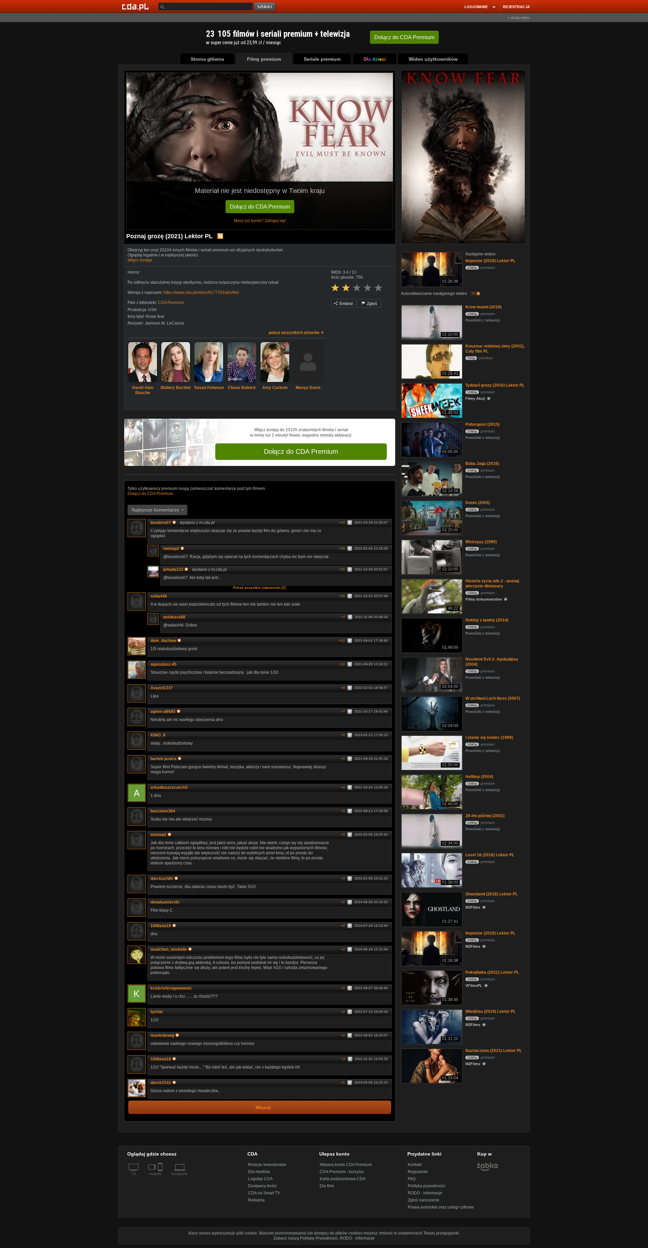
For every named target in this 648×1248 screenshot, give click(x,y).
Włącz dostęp (140, 260)
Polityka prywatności (426, 1186)
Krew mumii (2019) (483, 307)
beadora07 (161, 522)
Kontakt (415, 1164)
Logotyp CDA (260, 1178)
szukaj (265, 6)
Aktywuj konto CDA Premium (346, 1164)
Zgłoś (371, 303)
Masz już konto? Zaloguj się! (260, 220)
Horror (133, 272)
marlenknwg (162, 1035)
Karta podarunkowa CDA (343, 1178)
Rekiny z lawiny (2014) (486, 620)
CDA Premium (171, 302)
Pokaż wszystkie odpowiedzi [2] (259, 587)
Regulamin (418, 1171)
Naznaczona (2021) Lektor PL (493, 1050)
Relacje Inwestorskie (267, 1164)
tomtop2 (171, 548)
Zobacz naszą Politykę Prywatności (305, 1238)
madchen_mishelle (169, 949)
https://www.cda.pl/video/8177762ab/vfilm (201, 292)
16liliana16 (161, 925)
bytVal (156, 1011)
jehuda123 (173, 569)
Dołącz (404, 37)
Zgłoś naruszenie (423, 1200)
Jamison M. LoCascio (164, 323)
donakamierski (165, 902)
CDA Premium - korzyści (342, 1171)
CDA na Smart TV (264, 1193)
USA (152, 309)
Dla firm (327, 1186)
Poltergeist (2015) (482, 424)
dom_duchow (163, 640)
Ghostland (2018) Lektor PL (491, 894)
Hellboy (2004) (479, 776)
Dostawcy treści (262, 1186)
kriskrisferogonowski (171, 988)
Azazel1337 (162, 688)
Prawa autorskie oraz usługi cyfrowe (441, 1207)
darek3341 (161, 1082)
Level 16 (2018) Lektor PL (489, 855)
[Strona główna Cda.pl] (136, 6)
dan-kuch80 (162, 878)
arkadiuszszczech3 (169, 787)
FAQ (411, 1178)
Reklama (256, 1200)
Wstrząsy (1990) (481, 541)
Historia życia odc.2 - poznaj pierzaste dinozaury (492, 583)
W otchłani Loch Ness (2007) (492, 698)
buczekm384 (163, 811)
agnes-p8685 (163, 711)
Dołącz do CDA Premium (260, 207)
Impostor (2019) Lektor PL (490, 260)
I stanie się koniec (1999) (489, 737)
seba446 (159, 596)
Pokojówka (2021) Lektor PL (492, 972)
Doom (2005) (477, 502)
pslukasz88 (174, 617)
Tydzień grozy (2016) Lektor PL (494, 385)
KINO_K (158, 735)
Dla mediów (259, 1171)
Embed (346, 303)
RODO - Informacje (357, 1238)
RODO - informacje (425, 1193)
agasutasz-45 (164, 664)
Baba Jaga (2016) (482, 463)
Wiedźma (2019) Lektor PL (490, 1011)
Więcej (263, 1107)
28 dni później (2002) (485, 815)
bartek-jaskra (164, 758)
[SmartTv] (161, 1177)
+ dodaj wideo (519, 18)
